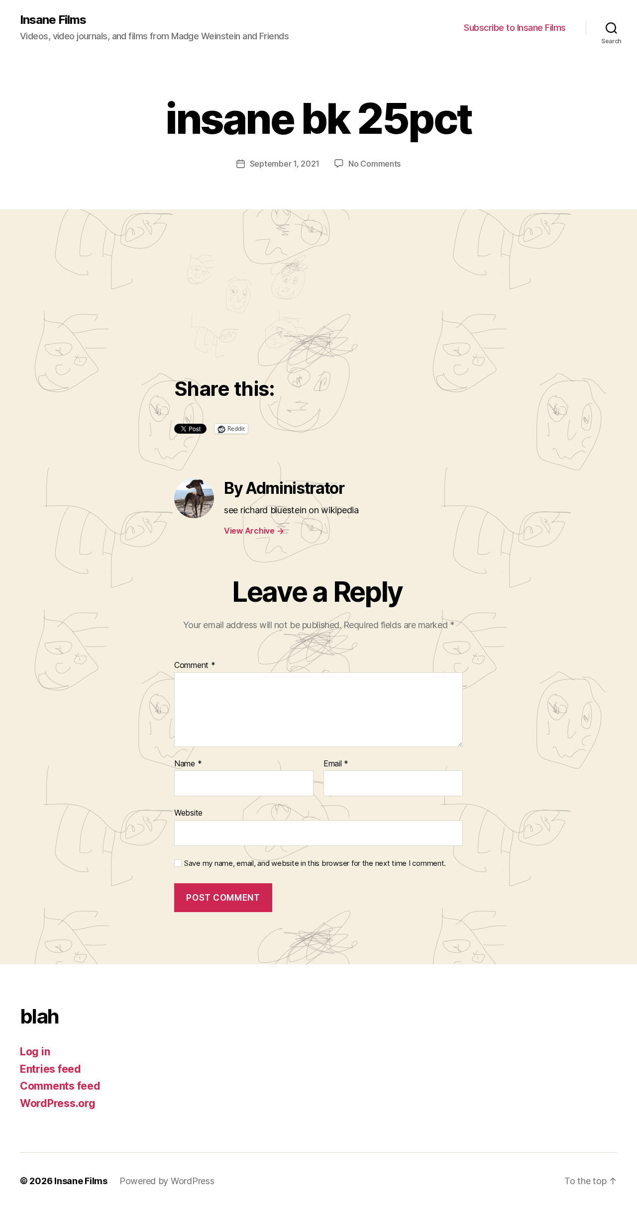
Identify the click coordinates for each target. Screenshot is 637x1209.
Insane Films (53, 20)
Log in (35, 1051)
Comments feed (60, 1086)
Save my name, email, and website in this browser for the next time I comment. (315, 863)
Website (188, 813)
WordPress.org (58, 1103)
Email (335, 763)
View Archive (254, 531)
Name (188, 763)
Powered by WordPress (166, 1181)
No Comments (374, 164)
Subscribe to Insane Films (515, 27)
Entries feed (50, 1069)
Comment (194, 665)
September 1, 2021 (284, 164)
